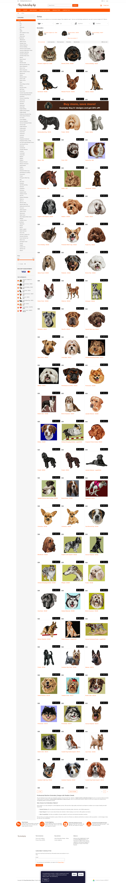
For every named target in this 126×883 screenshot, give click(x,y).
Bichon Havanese (23, 69)
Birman (21, 227)
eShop (19, 20)
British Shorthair (23, 230)
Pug (20, 179)
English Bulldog (23, 108)
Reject (74, 874)
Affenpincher (22, 39)
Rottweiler (22, 183)
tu (57, 876)
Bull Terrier (22, 89)
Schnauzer (22, 190)
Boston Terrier (23, 80)
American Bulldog (23, 46)
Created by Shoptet (99, 880)
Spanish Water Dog (24, 204)
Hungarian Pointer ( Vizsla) (25, 140)
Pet (20, 22)
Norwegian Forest (23, 241)
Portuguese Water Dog (24, 177)
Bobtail (21, 75)
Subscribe (39, 865)
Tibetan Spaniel (23, 209)
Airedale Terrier (23, 43)
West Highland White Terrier (25, 216)
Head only (22, 34)
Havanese (22, 135)
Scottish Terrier (23, 192)
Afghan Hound (23, 41)
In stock (23, 263)
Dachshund (22, 101)
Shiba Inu (22, 199)
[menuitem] (19, 10)
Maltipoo (21, 160)
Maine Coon (22, 239)
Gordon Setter (23, 130)
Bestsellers (68, 41)
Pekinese (22, 168)
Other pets (22, 27)
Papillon (21, 167)
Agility (21, 30)
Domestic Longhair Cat (24, 234)
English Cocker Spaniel (24, 110)
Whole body (22, 36)
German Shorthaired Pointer (26, 122)
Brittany (21, 85)
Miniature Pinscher (24, 161)
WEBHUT (107, 880)
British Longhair (23, 229)
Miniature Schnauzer (24, 163)
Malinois (21, 156)
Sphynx (21, 250)
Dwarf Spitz (22, 107)
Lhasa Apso (22, 154)
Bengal (21, 225)
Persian (21, 243)
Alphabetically (77, 41)
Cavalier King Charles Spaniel (26, 92)
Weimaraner (22, 213)
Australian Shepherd (24, 53)
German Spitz (23, 124)
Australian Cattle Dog (24, 52)
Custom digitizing (58, 840)
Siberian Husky (23, 202)
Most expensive (60, 41)
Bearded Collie (23, 62)
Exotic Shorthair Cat (24, 238)
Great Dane (22, 131)
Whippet (21, 218)
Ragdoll (21, 245)
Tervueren (22, 207)
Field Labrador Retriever (25, 115)
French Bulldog (23, 119)
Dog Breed (21, 37)
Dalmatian (22, 103)
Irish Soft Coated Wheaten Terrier (27, 142)
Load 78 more (72, 791)
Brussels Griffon (23, 87)
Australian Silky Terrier (24, 55)
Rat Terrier (22, 181)
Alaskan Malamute (24, 45)
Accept (81, 874)
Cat (20, 25)
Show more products (72, 38)
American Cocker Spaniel (25, 48)
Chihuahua (22, 96)
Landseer (22, 151)
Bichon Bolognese (23, 66)
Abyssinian (22, 223)
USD (102, 1)
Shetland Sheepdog (24, 197)
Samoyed (22, 186)
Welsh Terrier (22, 215)
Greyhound (22, 133)
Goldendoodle (23, 128)
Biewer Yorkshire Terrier (25, 71)
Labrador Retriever (24, 149)
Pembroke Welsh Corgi (24, 170)
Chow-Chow (22, 99)
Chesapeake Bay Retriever (25, 94)
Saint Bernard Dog (24, 184)
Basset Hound (23, 59)
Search (75, 5)
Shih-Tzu (22, 200)
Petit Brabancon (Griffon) (25, 172)
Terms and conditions (40, 838)
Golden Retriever (23, 126)
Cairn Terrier (22, 91)
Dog (20, 23)
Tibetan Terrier (23, 211)
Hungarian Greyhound (24, 138)
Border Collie (22, 78)
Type (20, 29)
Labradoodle (22, 147)
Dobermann (22, 105)
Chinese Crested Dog (24, 98)
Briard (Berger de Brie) (24, 84)
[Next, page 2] (104, 791)
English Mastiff (23, 112)
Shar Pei (21, 195)
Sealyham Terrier (23, 193)
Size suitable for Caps (24, 32)
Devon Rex (22, 232)
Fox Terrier (22, 117)
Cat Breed (21, 222)
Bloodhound (22, 73)
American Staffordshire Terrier (26, 50)
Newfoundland (23, 165)
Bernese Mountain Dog (24, 64)
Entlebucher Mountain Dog (25, 114)
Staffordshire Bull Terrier (25, 206)
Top (40, 791)
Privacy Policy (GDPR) (40, 840)
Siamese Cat (22, 248)
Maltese (21, 158)
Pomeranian (22, 174)
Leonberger (22, 153)
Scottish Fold (22, 246)
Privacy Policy (61, 862)
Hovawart (22, 137)
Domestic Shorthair (24, 236)
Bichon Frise (22, 68)
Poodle (21, 176)
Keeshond (22, 145)
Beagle (21, 61)
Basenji (21, 57)
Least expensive (51, 41)
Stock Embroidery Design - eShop (62, 838)
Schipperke (22, 188)
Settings (46, 879)
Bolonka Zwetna (23, 76)
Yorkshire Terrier (23, 220)
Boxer (21, 82)
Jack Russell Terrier (24, 144)
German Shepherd (24, 121)
